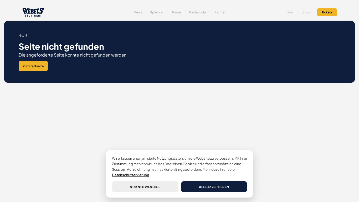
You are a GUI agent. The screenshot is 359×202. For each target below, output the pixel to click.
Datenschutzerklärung (130, 175)
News (138, 12)
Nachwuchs (198, 12)
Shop (306, 12)
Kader (176, 12)
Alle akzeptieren (214, 187)
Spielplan (157, 12)
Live (290, 12)
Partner (219, 12)
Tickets (327, 12)
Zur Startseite (33, 66)
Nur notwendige (145, 187)
